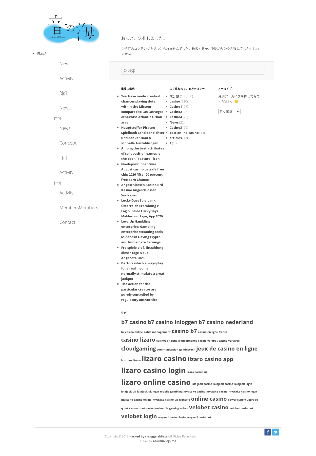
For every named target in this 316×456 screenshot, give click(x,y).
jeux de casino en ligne (226, 348)
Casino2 (176, 111)
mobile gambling (171, 391)
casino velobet (208, 340)
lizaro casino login (153, 370)
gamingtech (187, 349)
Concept (68, 143)
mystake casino (217, 391)
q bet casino (129, 408)
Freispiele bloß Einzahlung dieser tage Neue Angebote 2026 (142, 252)
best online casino (184, 132)
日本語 (42, 53)
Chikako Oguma (164, 441)
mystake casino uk (165, 399)
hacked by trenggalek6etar (149, 436)
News (64, 63)
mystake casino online (136, 399)
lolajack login (243, 384)
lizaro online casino (156, 382)
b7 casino (134, 322)
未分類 (174, 96)
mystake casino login (243, 391)
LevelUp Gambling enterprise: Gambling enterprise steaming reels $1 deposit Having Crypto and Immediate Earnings (142, 232)
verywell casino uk (199, 417)
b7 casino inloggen (173, 322)
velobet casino (209, 407)
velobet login (139, 416)
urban (184, 408)
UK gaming (172, 408)
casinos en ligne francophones (176, 340)
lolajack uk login (148, 391)
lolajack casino (223, 384)
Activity (66, 78)
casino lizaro (138, 339)
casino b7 (184, 330)
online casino (209, 398)
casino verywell (229, 340)
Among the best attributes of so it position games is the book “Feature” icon (142, 153)
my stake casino (194, 391)
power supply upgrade (243, 399)
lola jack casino (202, 384)
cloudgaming (138, 348)
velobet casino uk (242, 408)
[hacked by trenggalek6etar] (71, 28)
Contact (67, 222)
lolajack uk (128, 391)
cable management (157, 332)
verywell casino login (172, 417)
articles (176, 138)
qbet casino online (151, 408)
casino (175, 101)
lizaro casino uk (197, 372)
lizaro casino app (210, 359)
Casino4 (176, 117)
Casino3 (176, 127)
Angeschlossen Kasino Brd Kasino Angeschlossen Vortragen (142, 190)
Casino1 (176, 106)
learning (126, 360)
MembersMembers (72, 207)
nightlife (184, 399)
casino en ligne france (213, 332)
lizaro (137, 360)
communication (167, 349)
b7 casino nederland (225, 322)
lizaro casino (164, 358)
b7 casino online (132, 332)
